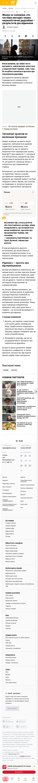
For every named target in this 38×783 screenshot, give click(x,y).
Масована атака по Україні (14, 556)
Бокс (7, 672)
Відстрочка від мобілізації (14, 581)
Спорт (8, 669)
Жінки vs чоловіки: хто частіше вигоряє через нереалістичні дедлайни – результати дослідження (25, 8)
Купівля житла (10, 660)
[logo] (12, 3)
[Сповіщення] (35, 3)
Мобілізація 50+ (11, 573)
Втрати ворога (10, 561)
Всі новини (10, 520)
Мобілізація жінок (11, 576)
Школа (8, 640)
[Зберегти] (33, 36)
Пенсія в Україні (11, 609)
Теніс (7, 677)
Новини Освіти (11, 635)
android (8, 721)
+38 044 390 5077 (25, 448)
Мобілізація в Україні (14, 568)
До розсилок (12, 708)
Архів (22, 501)
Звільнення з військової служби (16, 570)
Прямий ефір (10, 528)
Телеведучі (5, 490)
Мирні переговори (11, 551)
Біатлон (8, 680)
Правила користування (9, 496)
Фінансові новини (11, 600)
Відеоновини (10, 531)
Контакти (23, 491)
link (21, 455)
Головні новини (11, 523)
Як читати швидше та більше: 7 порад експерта (18, 127)
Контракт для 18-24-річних (14, 579)
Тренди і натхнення (12, 663)
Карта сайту (23, 504)
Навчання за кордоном (13, 648)
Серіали (8, 628)
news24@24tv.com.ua (9, 448)
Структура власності (26, 498)
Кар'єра (11, 8)
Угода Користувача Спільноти (26, 481)
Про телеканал (6, 487)
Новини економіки (13, 593)
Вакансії (22, 494)
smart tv (8, 726)
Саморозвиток (10, 645)
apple (21, 721)
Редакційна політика (8, 483)
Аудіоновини (10, 534)
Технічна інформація (26, 488)
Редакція (5, 480)
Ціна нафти (9, 595)
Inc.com (12, 31)
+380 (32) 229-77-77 (13, 754)
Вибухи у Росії (10, 559)
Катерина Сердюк (12, 27)
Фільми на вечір (11, 623)
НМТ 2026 (8, 643)
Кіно (7, 615)
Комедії (8, 626)
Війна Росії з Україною (14, 543)
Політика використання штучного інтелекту (9, 505)
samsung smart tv (21, 726)
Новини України (11, 526)
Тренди (4, 8)
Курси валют (10, 598)
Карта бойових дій (11, 548)
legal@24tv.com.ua (25, 756)
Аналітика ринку (11, 657)
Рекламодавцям (7, 493)
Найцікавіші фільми (12, 618)
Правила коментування (27, 485)
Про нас (4, 477)
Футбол (8, 674)
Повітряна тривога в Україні (15, 553)
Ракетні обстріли (11, 545)
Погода (8, 536)
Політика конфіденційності (7, 500)
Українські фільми (11, 620)
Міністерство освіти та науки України (17, 637)
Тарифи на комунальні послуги (16, 603)
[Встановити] (19, 769)
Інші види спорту (11, 682)
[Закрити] (34, 766)
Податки (8, 606)
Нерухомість (10, 655)
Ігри (21, 507)
